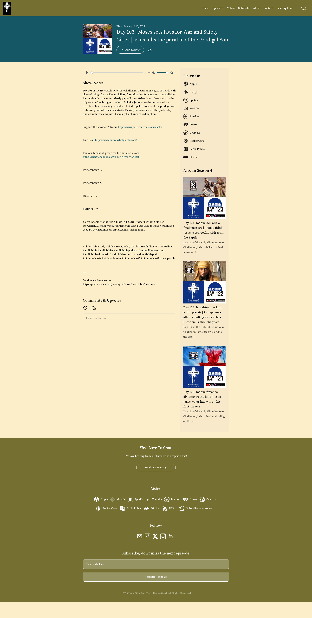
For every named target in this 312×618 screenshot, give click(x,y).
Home (205, 8)
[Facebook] (147, 536)
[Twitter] (155, 536)
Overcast (195, 132)
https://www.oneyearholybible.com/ (116, 140)
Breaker (194, 116)
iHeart (193, 124)
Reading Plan (284, 8)
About (256, 8)
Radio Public (197, 149)
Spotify (194, 100)
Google (194, 92)
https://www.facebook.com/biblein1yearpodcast (111, 157)
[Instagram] (163, 536)
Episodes (218, 8)
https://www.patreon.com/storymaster (140, 127)
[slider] (117, 72)
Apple (193, 84)
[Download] (150, 50)
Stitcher (194, 157)
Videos (231, 8)
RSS (171, 508)
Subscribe (244, 8)
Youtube (194, 108)
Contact (268, 8)
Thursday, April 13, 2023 (131, 26)
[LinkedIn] (171, 536)
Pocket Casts (197, 140)
